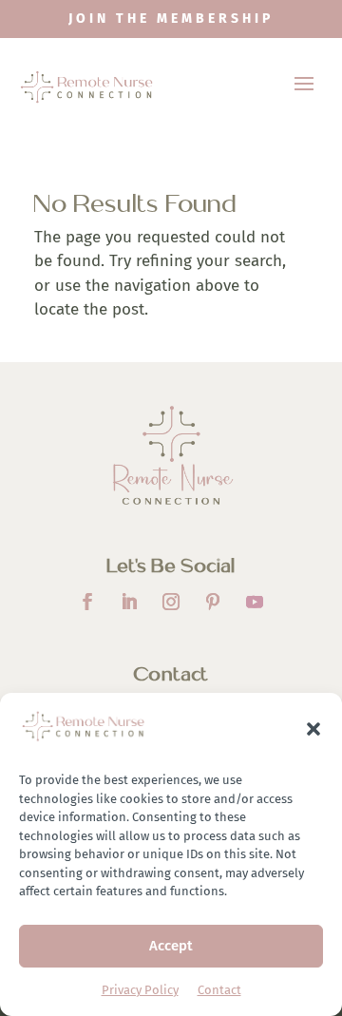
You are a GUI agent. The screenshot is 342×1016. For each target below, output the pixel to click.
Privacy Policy (140, 990)
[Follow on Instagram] (171, 602)
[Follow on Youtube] (255, 602)
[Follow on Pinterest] (213, 602)
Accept (171, 945)
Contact (219, 990)
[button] (313, 728)
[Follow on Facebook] (87, 602)
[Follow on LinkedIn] (129, 602)
